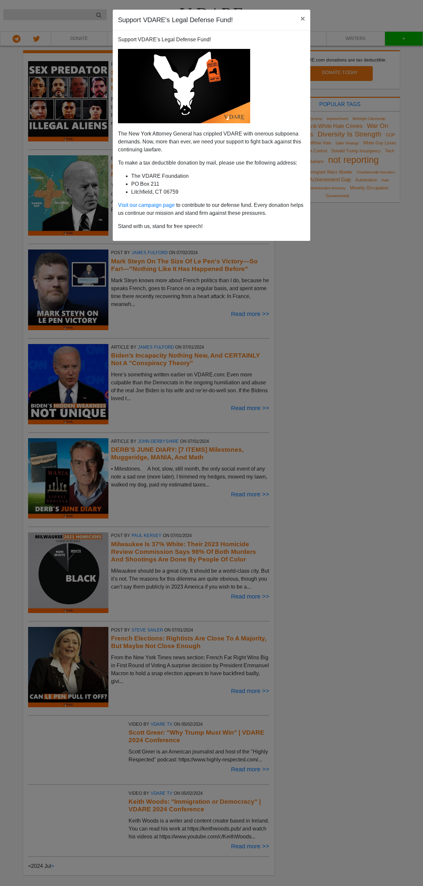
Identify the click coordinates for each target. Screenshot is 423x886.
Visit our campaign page (146, 205)
